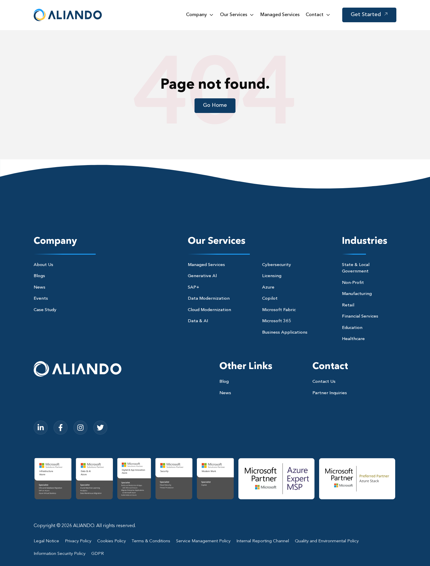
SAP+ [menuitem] (193, 287)
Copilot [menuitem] (270, 298)
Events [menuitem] (41, 298)
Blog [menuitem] (224, 382)
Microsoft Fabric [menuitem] (279, 310)
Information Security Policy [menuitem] (59, 554)
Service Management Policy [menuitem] (203, 541)
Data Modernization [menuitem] (209, 298)
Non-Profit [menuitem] (353, 283)
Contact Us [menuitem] (324, 382)
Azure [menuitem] (268, 287)
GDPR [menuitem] (97, 554)
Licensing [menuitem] (271, 276)
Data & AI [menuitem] (198, 321)
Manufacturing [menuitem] (357, 294)
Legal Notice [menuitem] (46, 541)
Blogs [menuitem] (39, 276)
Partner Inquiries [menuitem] (329, 393)
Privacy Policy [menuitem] (78, 541)
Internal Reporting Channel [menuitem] (262, 541)
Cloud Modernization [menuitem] (209, 310)
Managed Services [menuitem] (206, 265)
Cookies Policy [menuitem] (111, 541)
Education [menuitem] (352, 328)
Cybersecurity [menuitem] (276, 265)
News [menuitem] (39, 287)
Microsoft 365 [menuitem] (276, 321)
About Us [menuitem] (43, 265)
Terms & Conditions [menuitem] (151, 541)
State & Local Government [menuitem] (355, 268)
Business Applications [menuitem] (284, 332)
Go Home (215, 105)
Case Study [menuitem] (45, 310)
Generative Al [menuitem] (202, 276)
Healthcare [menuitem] (353, 339)
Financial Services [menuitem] (360, 316)
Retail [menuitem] (348, 305)
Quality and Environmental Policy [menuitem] (327, 541)
